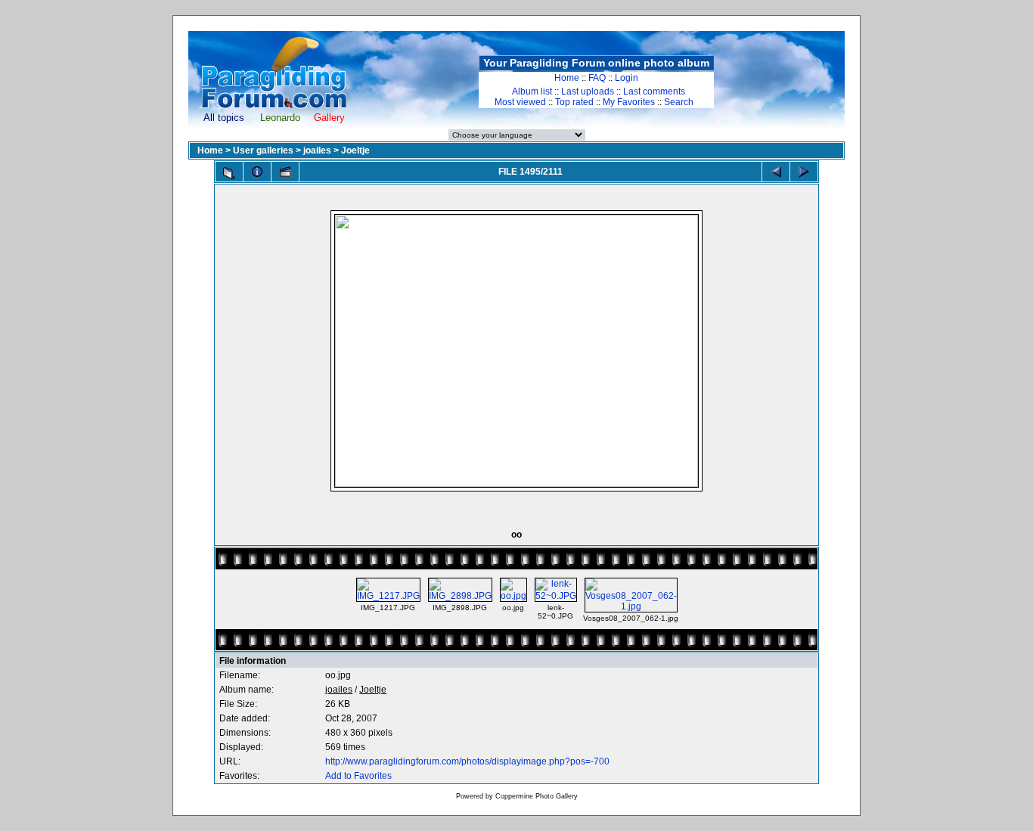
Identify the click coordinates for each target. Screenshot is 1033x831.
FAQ (597, 78)
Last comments (654, 91)
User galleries (263, 150)
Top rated (574, 102)
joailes (317, 150)
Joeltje (355, 150)
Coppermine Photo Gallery (536, 796)
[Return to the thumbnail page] (229, 173)
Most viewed (520, 102)
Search (678, 102)
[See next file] (803, 171)
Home (566, 78)
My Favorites (629, 102)
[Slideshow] (285, 171)
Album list (532, 91)
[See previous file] (775, 171)
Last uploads (587, 91)
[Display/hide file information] (257, 171)
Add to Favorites (358, 776)
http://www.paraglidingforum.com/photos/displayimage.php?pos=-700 (467, 761)
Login (626, 78)
